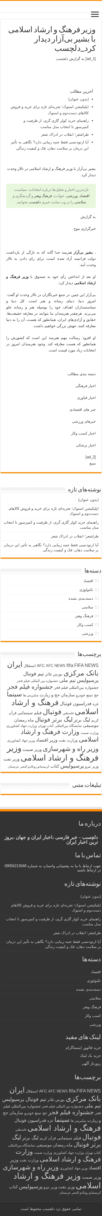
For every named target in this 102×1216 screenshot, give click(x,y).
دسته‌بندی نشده (81, 598)
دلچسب (62, 59)
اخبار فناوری (86, 398)
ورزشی (72, 196)
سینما (14, 694)
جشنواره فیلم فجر (30, 686)
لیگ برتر (82, 720)
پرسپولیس (72, 766)
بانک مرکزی (81, 673)
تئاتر (48, 674)
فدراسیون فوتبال (76, 703)
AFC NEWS (55, 666)
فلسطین (68, 713)
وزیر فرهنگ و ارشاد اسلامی (53, 752)
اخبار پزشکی (86, 445)
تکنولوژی (86, 590)
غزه (96, 704)
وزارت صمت (89, 733)
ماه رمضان (24, 720)
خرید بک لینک (90, 1055)
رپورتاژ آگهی (91, 1063)
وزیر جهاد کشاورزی (21, 740)
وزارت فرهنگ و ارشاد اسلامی (58, 1155)
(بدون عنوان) (78, 99)
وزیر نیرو (92, 766)
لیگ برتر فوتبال (54, 719)
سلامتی (80, 202)
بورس (57, 674)
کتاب (54, 766)
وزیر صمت (32, 749)
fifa (70, 665)
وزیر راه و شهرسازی (71, 748)
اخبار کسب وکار (83, 433)
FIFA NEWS (86, 665)
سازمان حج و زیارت (57, 694)
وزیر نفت (11, 759)
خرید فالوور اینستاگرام (83, 1048)
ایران (14, 664)
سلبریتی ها (31, 695)
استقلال (30, 666)
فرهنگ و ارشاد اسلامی (64, 1128)
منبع (93, 463)
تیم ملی (67, 680)
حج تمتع (92, 695)
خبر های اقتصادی (82, 409)
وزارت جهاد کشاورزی (21, 726)
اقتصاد (85, 196)
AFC (41, 665)
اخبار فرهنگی (85, 386)
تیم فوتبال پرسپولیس (24, 1099)
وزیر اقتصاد (47, 739)
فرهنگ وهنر (43, 196)
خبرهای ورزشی (84, 421)
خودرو (80, 695)
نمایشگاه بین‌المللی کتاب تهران (60, 725)
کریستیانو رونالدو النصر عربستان (28, 766)
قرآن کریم (48, 1138)
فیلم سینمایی (30, 712)
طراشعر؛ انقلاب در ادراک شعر (65, 134)
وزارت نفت (68, 740)
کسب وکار (85, 625)
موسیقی (91, 725)
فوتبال (52, 712)
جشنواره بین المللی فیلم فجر (37, 681)
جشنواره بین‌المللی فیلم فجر (76, 687)
